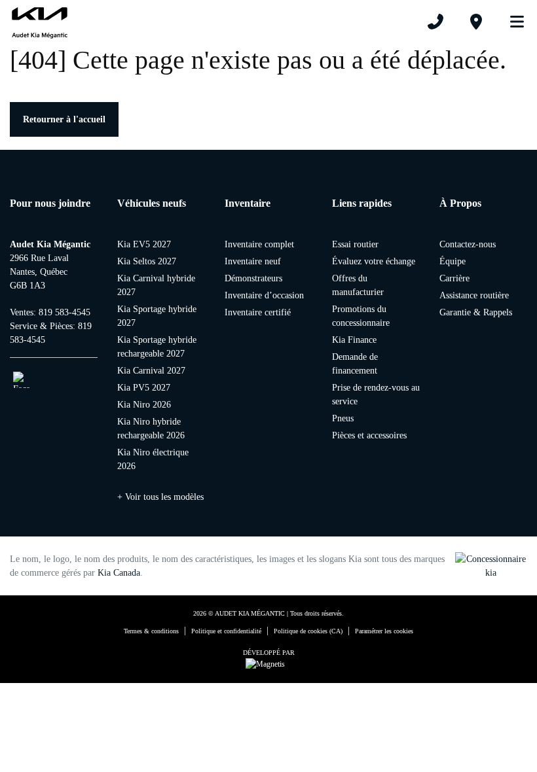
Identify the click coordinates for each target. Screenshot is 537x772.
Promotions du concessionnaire (361, 316)
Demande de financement (355, 364)
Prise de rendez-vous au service (376, 394)
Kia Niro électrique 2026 (153, 459)
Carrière (454, 278)
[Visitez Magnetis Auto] (268, 663)
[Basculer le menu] (511, 21)
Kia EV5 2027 (144, 244)
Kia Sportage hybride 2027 (156, 316)
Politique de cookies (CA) (308, 631)
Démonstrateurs (253, 278)
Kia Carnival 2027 (151, 371)
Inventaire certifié (258, 312)
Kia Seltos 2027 (146, 261)
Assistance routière (474, 295)
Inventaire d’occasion (264, 295)
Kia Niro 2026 (144, 405)
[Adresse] (476, 21)
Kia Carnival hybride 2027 (156, 285)
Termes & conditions (151, 631)
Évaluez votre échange (373, 261)
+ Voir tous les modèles (160, 497)
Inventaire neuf (253, 261)
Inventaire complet (259, 244)
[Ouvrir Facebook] (21, 380)
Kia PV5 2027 (143, 388)
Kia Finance (354, 340)
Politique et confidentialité (226, 631)
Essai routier (355, 244)
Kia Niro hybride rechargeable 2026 (151, 428)
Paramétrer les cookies (384, 631)
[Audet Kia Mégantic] (39, 21)
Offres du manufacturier (358, 285)
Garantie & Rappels (475, 312)
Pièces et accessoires (369, 435)
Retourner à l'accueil (64, 119)
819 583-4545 (64, 312)
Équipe (452, 261)
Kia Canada (119, 573)
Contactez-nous (467, 244)
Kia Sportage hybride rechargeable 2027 (156, 347)
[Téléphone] (435, 21)
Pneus (343, 418)
